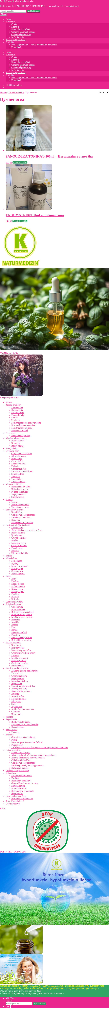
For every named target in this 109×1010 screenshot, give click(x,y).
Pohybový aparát (13, 604)
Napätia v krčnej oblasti (22, 617)
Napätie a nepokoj (19, 658)
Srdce (13, 704)
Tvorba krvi (16, 673)
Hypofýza (15, 520)
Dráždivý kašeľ (18, 463)
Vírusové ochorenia (20, 504)
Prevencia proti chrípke (21, 471)
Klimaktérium (12, 558)
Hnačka (14, 540)
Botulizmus (16, 535)
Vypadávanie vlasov (20, 507)
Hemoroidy (16, 714)
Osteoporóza (17, 571)
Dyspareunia (17, 410)
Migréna (9, 717)
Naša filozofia (17, 37)
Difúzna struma (18, 786)
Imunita (9, 499)
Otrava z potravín (19, 545)
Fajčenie (15, 466)
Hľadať (9, 1001)
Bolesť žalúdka (18, 532)
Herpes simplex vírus (20, 486)
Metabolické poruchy (20, 435)
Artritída (15, 622)
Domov (9, 19)
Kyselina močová (19, 632)
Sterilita (14, 417)
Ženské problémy (16, 92)
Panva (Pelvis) (17, 415)
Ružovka (15, 599)
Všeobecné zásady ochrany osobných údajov (20, 993)
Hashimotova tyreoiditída (22, 791)
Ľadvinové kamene (20, 768)
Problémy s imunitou (20, 517)
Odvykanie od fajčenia (21, 453)
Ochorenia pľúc (18, 469)
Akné (13, 579)
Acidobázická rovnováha (22, 709)
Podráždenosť (17, 665)
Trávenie (9, 734)
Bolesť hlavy (17, 446)
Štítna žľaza (11, 773)
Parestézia (15, 619)
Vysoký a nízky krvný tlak (23, 686)
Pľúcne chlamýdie (19, 492)
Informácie (10, 21)
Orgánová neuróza (19, 663)
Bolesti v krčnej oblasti (21, 614)
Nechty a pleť (17, 591)
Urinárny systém (13, 750)
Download (16, 47)
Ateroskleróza (17, 696)
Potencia (15, 732)
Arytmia (15, 694)
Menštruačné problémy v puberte (26, 423)
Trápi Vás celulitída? (15, 801)
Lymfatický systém (14, 602)
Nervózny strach (18, 660)
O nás (14, 24)
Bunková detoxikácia (20, 722)
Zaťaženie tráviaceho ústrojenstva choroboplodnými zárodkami (39, 747)
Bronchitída (16, 458)
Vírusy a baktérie (13, 484)
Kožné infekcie (18, 586)
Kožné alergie (17, 584)
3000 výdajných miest (15, 39)
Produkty (10, 42)
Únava (14, 502)
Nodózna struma (18, 788)
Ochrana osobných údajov (23, 32)
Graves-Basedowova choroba (24, 783)
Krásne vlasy (17, 589)
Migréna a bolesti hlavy (16, 438)
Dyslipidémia (17, 527)
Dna (13, 627)
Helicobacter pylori (20, 489)
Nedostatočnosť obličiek (22, 522)
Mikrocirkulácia (18, 699)
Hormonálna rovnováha (22, 798)
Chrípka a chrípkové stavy (17, 770)
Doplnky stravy (13, 803)
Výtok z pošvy (18, 573)
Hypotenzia (16, 683)
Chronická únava (19, 676)
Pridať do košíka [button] (19, 162)
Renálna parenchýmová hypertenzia (27, 765)
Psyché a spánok (13, 642)
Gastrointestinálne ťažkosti (18, 525)
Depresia (15, 655)
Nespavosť (16, 645)
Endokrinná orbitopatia (21, 775)
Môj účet (10, 998)
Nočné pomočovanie (20, 752)
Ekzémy (15, 581)
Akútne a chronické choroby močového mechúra (33, 755)
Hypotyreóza (17, 793)
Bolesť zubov (17, 440)
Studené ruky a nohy (20, 691)
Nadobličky (16, 512)
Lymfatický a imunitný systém (24, 724)
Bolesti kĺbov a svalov (21, 640)
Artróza (14, 625)
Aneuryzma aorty (19, 688)
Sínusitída (15, 476)
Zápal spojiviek (18, 481)
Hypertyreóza (17, 648)
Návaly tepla (17, 568)
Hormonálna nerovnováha (23, 425)
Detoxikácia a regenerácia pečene (26, 530)
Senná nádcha (17, 474)
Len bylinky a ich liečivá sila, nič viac (17, 1)
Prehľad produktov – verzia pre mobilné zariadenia (34, 44)
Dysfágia (15, 778)
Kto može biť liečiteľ (20, 29)
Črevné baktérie (18, 538)
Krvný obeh (11, 448)
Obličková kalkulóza (20, 760)
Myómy (14, 563)
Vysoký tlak (16, 706)
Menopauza (16, 561)
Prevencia (10, 433)
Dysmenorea (17, 407)
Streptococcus (17, 497)
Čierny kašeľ (17, 461)
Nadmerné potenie (19, 566)
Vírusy (9, 402)
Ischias (9, 555)
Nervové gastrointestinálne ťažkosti (27, 742)
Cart (8, 1006)
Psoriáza (15, 594)
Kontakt (15, 27)
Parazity (15, 550)
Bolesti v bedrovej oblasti (22, 612)
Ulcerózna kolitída (19, 553)
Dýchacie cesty (12, 451)
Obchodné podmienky (21, 34)
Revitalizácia (11, 729)
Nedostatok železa (19, 681)
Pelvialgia (15, 420)
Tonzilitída (16, 479)
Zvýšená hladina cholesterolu (24, 671)
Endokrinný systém (14, 509)
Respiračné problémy (20, 780)
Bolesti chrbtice (18, 609)
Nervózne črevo (18, 543)
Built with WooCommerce (52, 993)
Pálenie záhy (17, 548)
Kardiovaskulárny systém (17, 668)
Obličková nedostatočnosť (23, 515)
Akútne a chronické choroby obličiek (28, 757)
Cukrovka (15, 711)
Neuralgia (15, 443)
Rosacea (15, 596)
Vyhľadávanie (33, 11)
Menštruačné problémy (21, 428)
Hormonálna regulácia (16, 796)
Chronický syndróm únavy (23, 653)
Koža (8, 576)
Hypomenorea (17, 678)
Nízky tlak (16, 701)
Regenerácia (11, 719)
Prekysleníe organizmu (21, 637)
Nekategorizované (19, 430)
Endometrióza (17, 412)
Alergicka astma (18, 456)
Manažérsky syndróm (21, 650)
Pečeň (14, 740)
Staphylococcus (18, 494)
